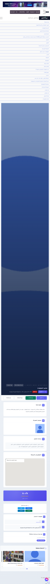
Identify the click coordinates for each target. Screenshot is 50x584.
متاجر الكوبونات (46, 99)
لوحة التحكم (46, 96)
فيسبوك (28, 508)
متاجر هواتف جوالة (18, 385)
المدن (47, 54)
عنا (16, 12)
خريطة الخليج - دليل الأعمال (33, 18)
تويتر (21, 508)
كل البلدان (47, 90)
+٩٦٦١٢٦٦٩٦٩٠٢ (38, 522)
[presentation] (2, 567)
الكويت (27, 12)
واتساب (30, 397)
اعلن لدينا (13, 12)
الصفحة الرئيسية (45, 48)
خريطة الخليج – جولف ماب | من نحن (42, 78)
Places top (46, 22)
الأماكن (47, 40)
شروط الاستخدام (45, 87)
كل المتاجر (47, 93)
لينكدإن (21, 510)
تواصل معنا (46, 66)
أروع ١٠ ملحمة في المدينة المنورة (42, 25)
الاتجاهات (19, 397)
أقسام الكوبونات (45, 28)
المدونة (47, 57)
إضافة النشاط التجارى (44, 31)
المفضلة (47, 60)
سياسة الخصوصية (45, 84)
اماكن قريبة (46, 63)
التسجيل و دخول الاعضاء (44, 45)
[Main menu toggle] (1, 18)
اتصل (41, 397)
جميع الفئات (46, 72)
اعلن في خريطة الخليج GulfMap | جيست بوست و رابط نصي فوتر (36, 37)
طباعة (7, 397)
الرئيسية (37, 12)
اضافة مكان (46, 34)
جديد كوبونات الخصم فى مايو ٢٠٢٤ (42, 69)
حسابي (47, 75)
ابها (49, 582)
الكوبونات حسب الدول (44, 51)
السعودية (32, 12)
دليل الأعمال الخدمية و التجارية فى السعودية (40, 81)
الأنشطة (22, 12)
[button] (27, 568)
